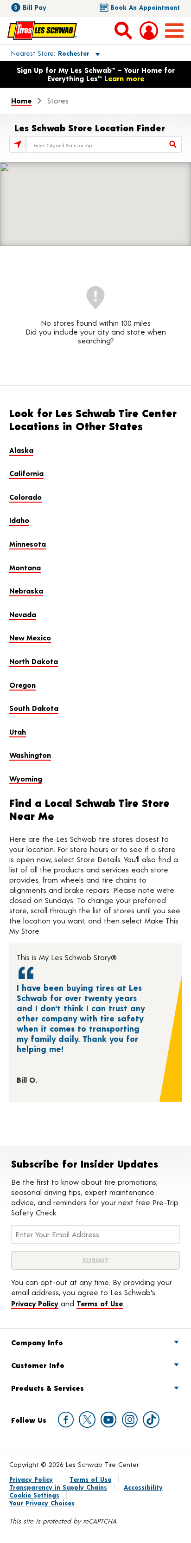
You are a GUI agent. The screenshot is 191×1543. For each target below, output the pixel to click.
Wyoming (25, 778)
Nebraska (26, 590)
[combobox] (104, 144)
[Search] (173, 144)
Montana (25, 567)
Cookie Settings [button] (34, 1495)
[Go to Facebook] (65, 1419)
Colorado (25, 496)
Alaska (21, 449)
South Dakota (33, 708)
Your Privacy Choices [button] (42, 1503)
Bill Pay (34, 7)
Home (21, 100)
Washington (30, 754)
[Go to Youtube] (108, 1419)
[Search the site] (123, 30)
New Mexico (30, 637)
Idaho (19, 520)
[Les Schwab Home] (42, 30)
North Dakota (33, 661)
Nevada (22, 614)
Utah (17, 731)
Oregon (22, 684)
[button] (44, 53)
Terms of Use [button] (99, 1303)
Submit (95, 1260)
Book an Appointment (145, 7)
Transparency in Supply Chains (58, 1487)
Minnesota (27, 543)
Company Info (37, 1342)
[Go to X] (87, 1419)
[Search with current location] (17, 144)
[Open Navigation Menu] (174, 31)
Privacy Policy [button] (34, 1303)
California (26, 473)
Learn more (124, 78)
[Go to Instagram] (129, 1419)
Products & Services (47, 1387)
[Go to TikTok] (151, 1419)
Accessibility (143, 1487)
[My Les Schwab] (149, 30)
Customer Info (37, 1365)
